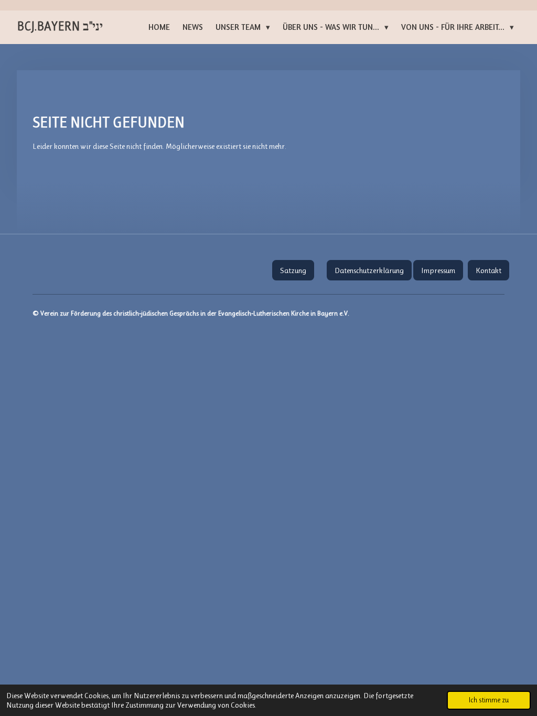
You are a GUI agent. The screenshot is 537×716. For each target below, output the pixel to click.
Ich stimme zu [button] (489, 700)
